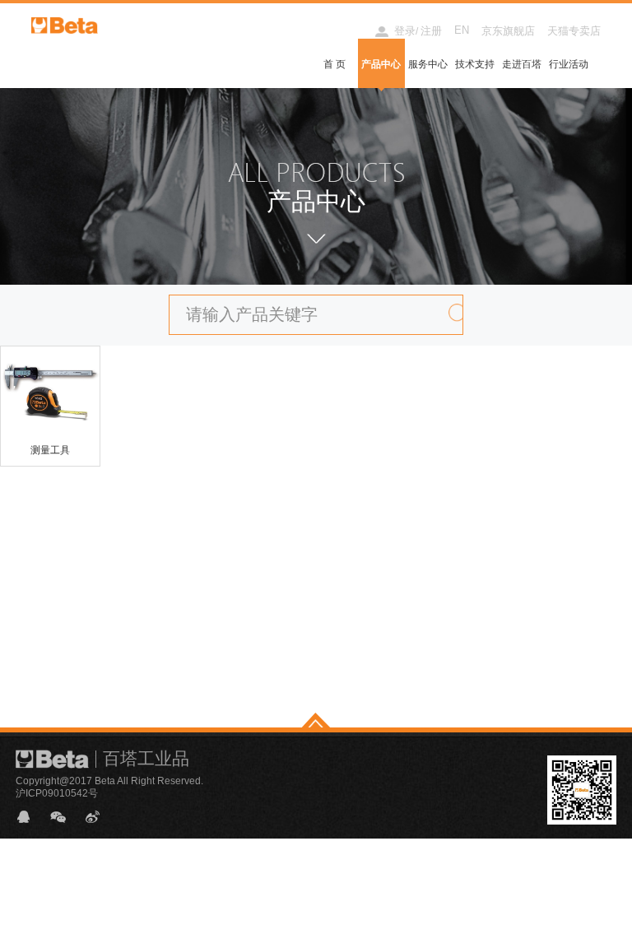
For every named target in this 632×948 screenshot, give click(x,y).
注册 (431, 31)
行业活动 (568, 64)
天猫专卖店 (574, 31)
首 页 (334, 64)
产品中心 (381, 64)
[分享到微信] (65, 817)
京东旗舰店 (508, 31)
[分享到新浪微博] (99, 817)
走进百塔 (521, 64)
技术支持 (475, 64)
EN (461, 30)
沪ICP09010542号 (57, 793)
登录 (405, 31)
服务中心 (428, 64)
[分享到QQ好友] (30, 817)
